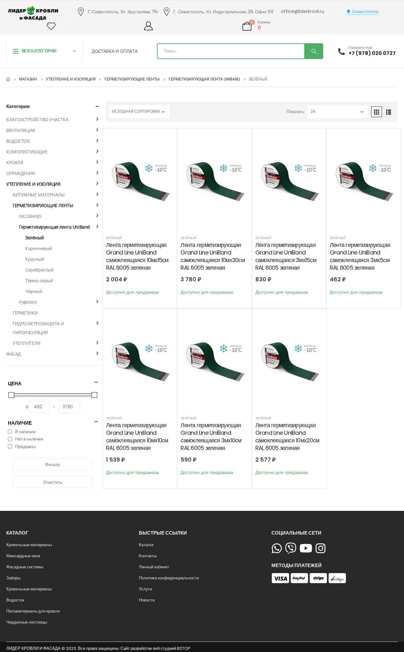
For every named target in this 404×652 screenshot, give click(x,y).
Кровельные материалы (29, 545)
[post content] (140, 182)
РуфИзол (28, 302)
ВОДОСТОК (18, 141)
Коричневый (38, 248)
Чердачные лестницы (26, 622)
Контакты (148, 556)
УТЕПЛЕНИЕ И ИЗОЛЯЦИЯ (33, 184)
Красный (34, 259)
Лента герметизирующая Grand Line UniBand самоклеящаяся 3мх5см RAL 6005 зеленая (360, 256)
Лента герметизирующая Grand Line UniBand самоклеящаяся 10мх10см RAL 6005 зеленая (137, 436)
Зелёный (114, 238)
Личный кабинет (154, 567)
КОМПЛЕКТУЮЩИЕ (27, 152)
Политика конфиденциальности (169, 578)
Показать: (296, 112)
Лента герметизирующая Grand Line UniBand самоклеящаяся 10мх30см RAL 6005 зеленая (213, 256)
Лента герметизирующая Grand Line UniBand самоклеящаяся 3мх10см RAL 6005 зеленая (211, 436)
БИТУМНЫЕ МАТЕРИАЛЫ (38, 195)
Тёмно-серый (39, 281)
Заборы (13, 578)
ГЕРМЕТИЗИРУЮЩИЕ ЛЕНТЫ (43, 205)
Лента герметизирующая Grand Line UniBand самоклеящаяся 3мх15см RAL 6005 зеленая (285, 256)
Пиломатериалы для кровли (33, 611)
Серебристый (39, 270)
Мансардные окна (23, 556)
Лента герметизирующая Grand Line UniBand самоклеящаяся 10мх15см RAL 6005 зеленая (137, 256)
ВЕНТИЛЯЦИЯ (20, 130)
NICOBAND (30, 216)
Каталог (146, 545)
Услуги (145, 589)
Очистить (52, 482)
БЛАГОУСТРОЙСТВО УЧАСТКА (37, 120)
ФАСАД (13, 354)
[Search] (313, 51)
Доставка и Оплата (114, 51)
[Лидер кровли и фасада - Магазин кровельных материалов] (33, 13)
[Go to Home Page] (8, 79)
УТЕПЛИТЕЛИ (27, 343)
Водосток (15, 600)
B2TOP (183, 648)
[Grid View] (376, 111)
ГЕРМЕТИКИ (25, 313)
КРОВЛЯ (14, 162)
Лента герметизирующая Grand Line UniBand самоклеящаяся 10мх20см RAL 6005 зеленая (287, 436)
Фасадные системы (24, 567)
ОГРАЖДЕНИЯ (20, 173)
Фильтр (52, 464)
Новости (147, 600)
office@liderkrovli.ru (302, 11)
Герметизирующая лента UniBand (54, 227)
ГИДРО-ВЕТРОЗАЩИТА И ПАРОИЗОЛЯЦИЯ (38, 327)
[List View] (388, 111)
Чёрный (33, 291)
